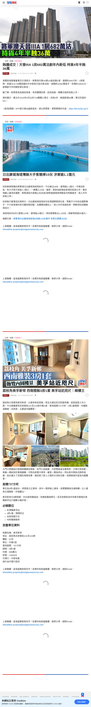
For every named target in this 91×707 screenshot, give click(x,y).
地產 (11, 61)
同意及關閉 (81, 702)
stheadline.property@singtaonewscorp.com (23, 229)
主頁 (6, 61)
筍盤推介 (18, 338)
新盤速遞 (18, 122)
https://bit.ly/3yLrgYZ (78, 109)
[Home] (12, 2)
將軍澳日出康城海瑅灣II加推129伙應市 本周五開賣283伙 (40, 219)
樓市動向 (18, 61)
